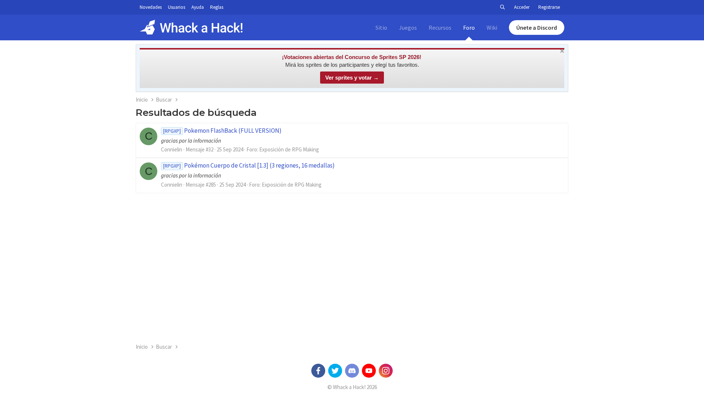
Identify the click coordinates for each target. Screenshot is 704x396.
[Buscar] (502, 7)
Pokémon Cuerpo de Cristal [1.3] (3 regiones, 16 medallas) (249, 165)
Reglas (216, 7)
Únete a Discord (536, 27)
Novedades (151, 7)
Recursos (440, 27)
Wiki (492, 27)
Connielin (171, 149)
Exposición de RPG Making (289, 149)
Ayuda (197, 7)
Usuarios (176, 7)
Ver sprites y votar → (352, 77)
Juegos (408, 27)
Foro (469, 27)
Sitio (381, 27)
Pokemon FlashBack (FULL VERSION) (222, 130)
